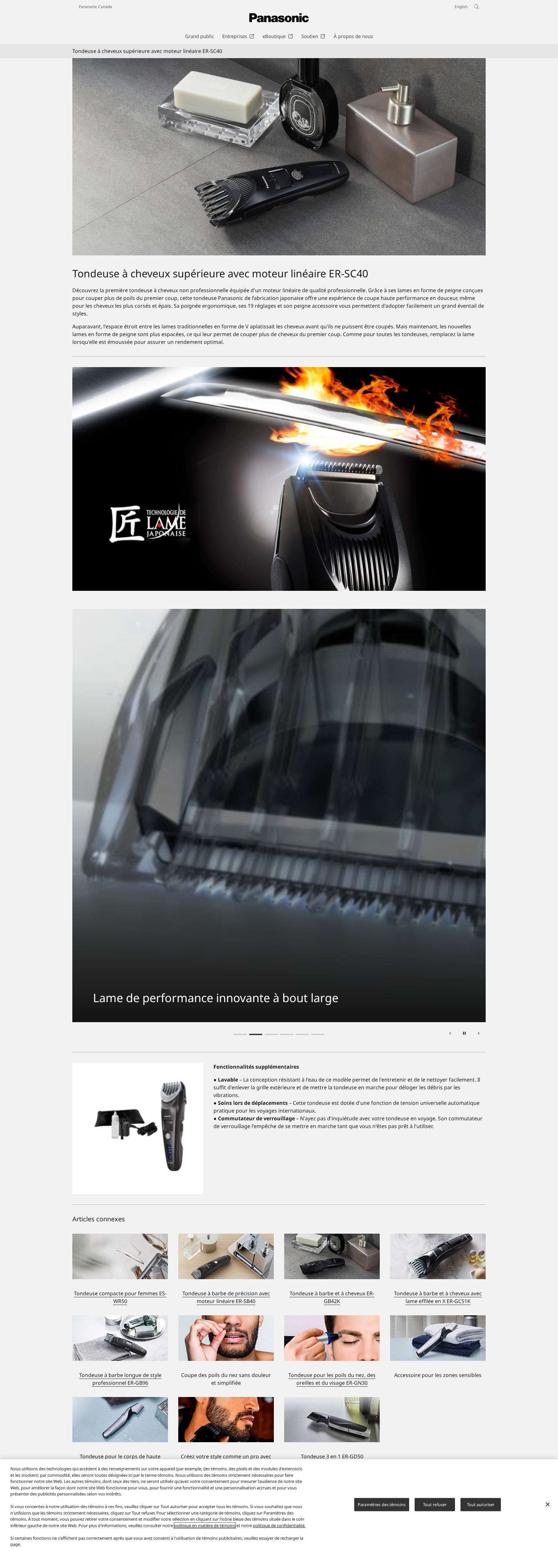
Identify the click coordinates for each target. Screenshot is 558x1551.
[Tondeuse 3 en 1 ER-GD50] (332, 1400)
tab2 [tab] (255, 1034)
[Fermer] (548, 1504)
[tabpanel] (279, 815)
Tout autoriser (481, 1504)
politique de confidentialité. (279, 1525)
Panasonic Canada (95, 6)
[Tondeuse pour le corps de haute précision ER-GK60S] (120, 1400)
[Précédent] (450, 1034)
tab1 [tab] (240, 1034)
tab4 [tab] (286, 1034)
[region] (279, 1505)
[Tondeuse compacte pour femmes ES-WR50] (120, 1237)
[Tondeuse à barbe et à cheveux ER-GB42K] (332, 1237)
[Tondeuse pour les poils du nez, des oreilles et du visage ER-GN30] (332, 1319)
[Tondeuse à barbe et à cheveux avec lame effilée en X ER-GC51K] (438, 1237)
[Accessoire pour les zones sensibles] (438, 1338)
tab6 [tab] (317, 1034)
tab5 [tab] (302, 1034)
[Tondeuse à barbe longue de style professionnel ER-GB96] (120, 1319)
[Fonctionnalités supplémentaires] (137, 1128)
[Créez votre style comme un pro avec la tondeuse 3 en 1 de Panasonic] (226, 1400)
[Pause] (464, 1034)
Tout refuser (435, 1504)
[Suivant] (478, 1034)
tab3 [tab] (271, 1034)
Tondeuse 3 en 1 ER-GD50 (332, 1456)
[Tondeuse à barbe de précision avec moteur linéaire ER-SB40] (226, 1237)
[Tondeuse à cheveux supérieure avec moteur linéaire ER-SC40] (279, 156)
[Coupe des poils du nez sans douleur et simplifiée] (226, 1338)
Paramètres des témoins (382, 1504)
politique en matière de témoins (204, 1525)
